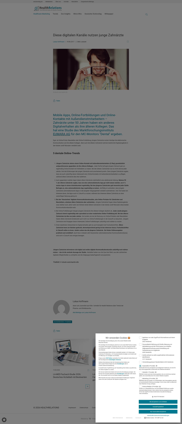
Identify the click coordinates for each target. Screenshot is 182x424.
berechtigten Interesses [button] (115, 359)
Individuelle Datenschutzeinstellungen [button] (158, 415)
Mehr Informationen (118, 417)
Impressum (138, 417)
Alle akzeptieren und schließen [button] (158, 402)
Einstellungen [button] (120, 363)
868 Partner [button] (109, 358)
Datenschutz (129, 417)
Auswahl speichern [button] (158, 406)
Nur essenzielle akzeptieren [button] (158, 411)
